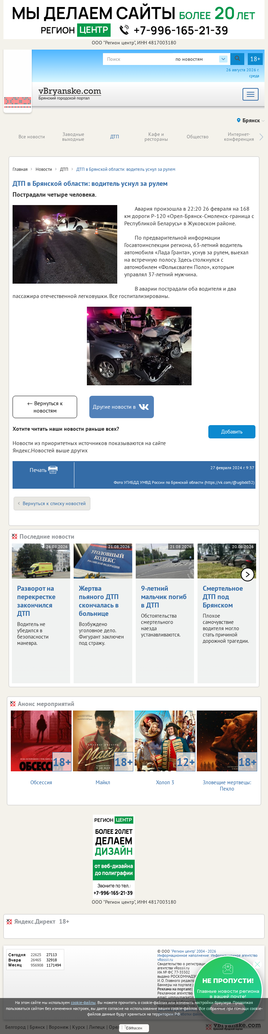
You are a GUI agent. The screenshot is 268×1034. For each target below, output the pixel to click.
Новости (44, 169)
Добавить (232, 431)
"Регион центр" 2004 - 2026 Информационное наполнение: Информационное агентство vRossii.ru (207, 955)
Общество (198, 136)
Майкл (114, 770)
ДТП (114, 136)
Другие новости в (114, 406)
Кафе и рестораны (156, 136)
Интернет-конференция (239, 136)
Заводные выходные (73, 136)
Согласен (134, 1028)
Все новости (31, 136)
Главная (20, 169)
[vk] (144, 407)
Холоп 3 (175, 770)
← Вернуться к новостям (45, 407)
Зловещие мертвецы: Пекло (230, 773)
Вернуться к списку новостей (54, 503)
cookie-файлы (83, 1002)
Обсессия (50, 770)
